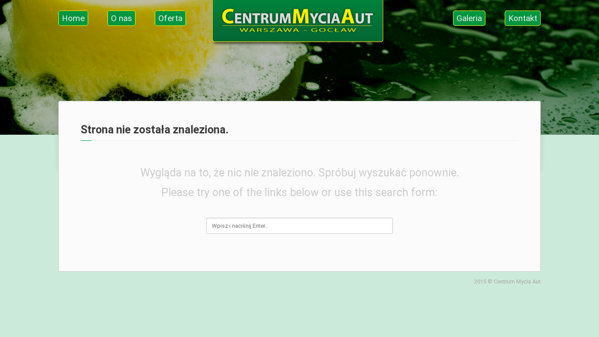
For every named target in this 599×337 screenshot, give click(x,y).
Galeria (469, 18)
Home (73, 18)
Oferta (170, 18)
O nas (121, 18)
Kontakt (522, 18)
